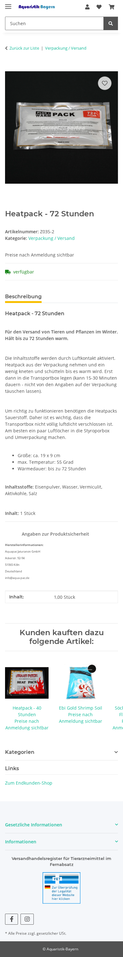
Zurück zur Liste (24, 48)
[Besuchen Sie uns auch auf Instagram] (26, 919)
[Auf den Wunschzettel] (105, 83)
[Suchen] (110, 23)
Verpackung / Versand (51, 238)
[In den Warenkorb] (10, 67)
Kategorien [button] (19, 752)
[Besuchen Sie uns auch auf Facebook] (11, 919)
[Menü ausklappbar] (8, 4)
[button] (87, 7)
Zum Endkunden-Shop (28, 783)
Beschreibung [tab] (23, 297)
